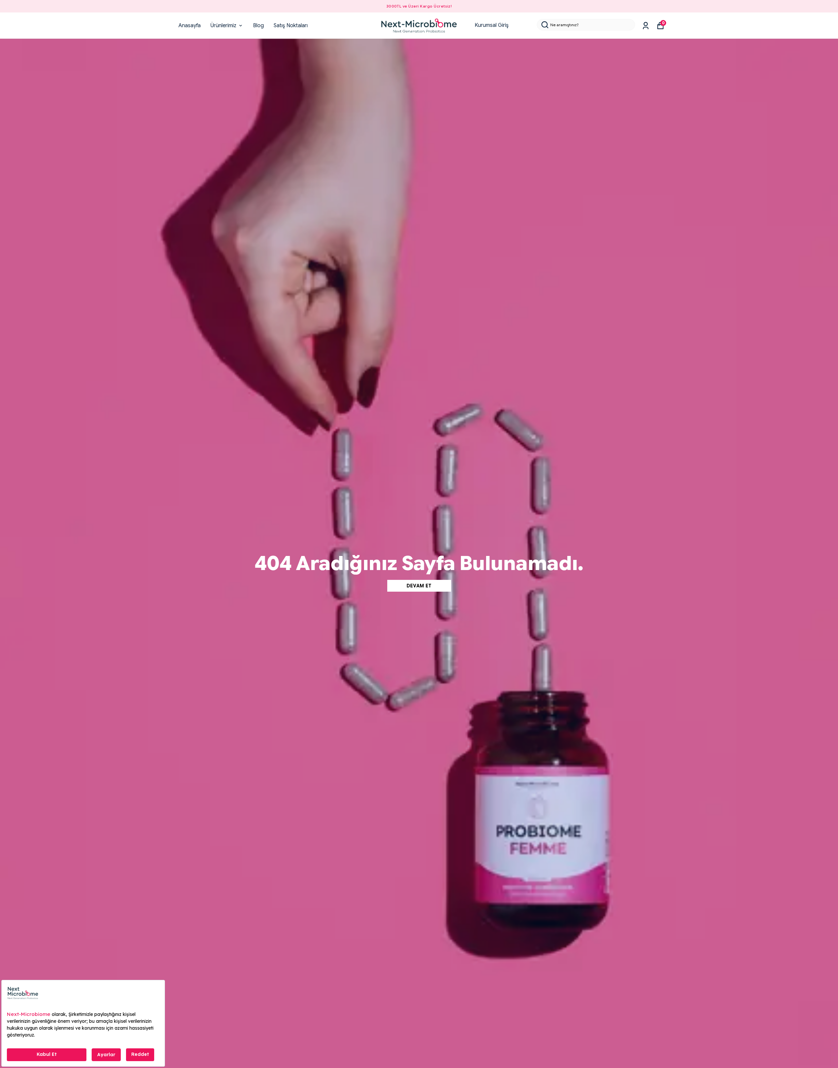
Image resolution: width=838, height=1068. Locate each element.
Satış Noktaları (291, 25)
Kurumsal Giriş (492, 25)
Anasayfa (189, 25)
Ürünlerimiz (223, 25)
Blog (258, 25)
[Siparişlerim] (646, 26)
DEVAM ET (419, 586)
